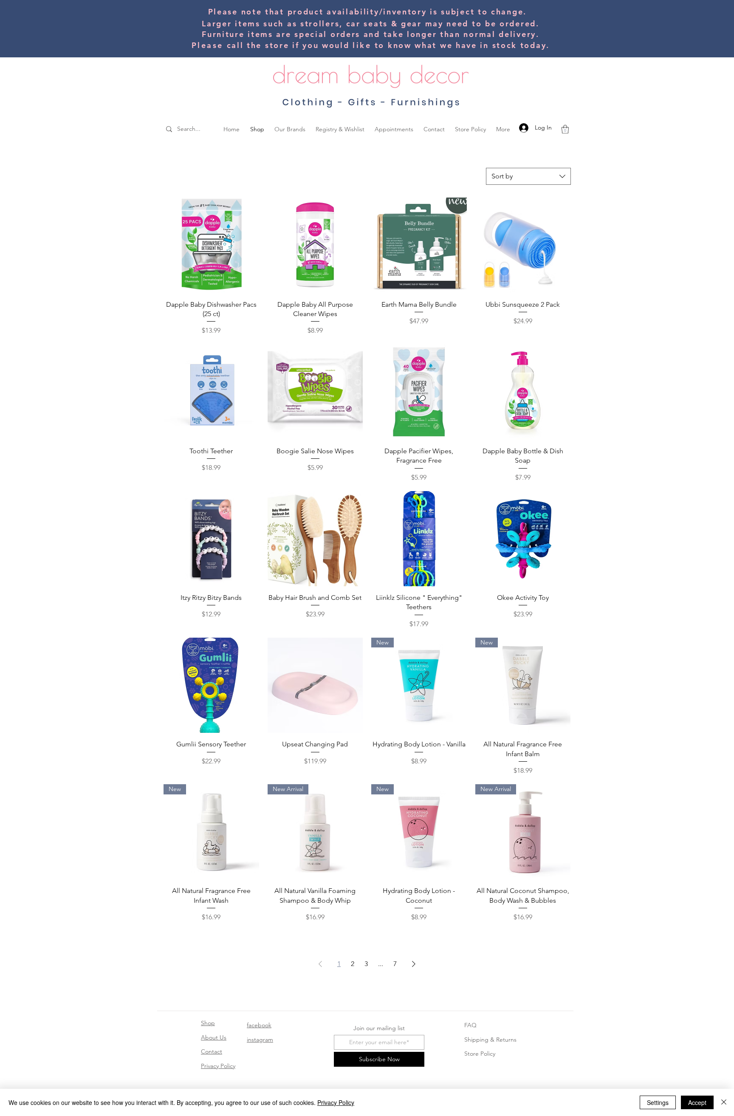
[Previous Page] (320, 963)
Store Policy (479, 1053)
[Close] (724, 1102)
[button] (565, 129)
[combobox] (528, 176)
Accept (697, 1102)
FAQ (470, 1025)
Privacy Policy (218, 1066)
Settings (658, 1102)
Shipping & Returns (490, 1039)
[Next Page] (414, 963)
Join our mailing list (379, 1028)
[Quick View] (211, 245)
